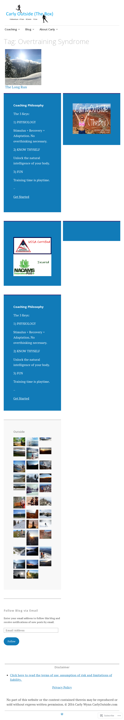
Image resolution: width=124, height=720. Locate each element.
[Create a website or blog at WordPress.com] (62, 714)
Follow (12, 641)
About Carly (47, 29)
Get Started (21, 197)
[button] (19, 442)
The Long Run (16, 87)
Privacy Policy (62, 687)
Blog (28, 29)
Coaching (11, 29)
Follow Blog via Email (21, 610)
